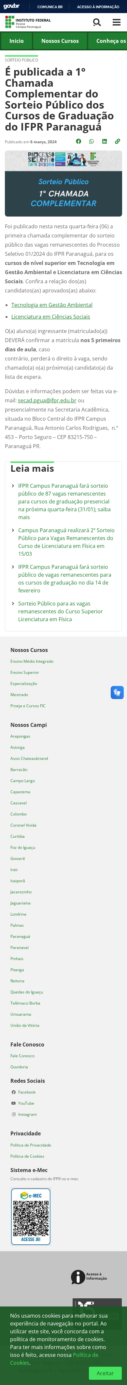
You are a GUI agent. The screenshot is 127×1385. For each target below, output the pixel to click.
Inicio (16, 40)
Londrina (18, 914)
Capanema (20, 792)
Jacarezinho (21, 892)
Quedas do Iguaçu (26, 992)
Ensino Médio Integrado (31, 661)
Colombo (18, 814)
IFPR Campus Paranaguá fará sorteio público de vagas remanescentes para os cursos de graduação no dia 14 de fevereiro (64, 578)
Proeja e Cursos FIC (28, 706)
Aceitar (105, 1373)
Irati (14, 869)
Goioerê (17, 858)
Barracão (18, 769)
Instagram (27, 1114)
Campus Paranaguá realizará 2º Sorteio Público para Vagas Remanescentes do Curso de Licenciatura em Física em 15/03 (66, 542)
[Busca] (97, 22)
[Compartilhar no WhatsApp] (92, 141)
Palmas (17, 925)
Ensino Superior (24, 672)
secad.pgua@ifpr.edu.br (47, 400)
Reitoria (17, 981)
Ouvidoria (19, 1067)
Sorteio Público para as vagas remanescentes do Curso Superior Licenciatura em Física (60, 611)
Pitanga (17, 970)
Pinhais (16, 958)
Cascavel (18, 803)
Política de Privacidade (30, 1145)
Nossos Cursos (60, 40)
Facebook (26, 1092)
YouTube (26, 1103)
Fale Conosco (22, 1056)
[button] (118, 141)
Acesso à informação (98, 7)
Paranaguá (20, 936)
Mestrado (19, 694)
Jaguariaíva (20, 903)
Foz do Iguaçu (22, 847)
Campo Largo (22, 780)
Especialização (23, 683)
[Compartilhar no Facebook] (79, 141)
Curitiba (17, 836)
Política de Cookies (27, 1156)
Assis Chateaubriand (29, 758)
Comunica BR (50, 7)
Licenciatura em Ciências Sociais (50, 316)
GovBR (11, 6)
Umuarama (20, 1014)
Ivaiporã (17, 881)
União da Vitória (24, 1025)
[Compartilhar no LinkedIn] (105, 141)
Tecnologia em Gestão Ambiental (51, 304)
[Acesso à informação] (90, 1278)
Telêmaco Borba (25, 1003)
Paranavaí (19, 947)
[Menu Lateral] (116, 22)
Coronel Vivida (23, 825)
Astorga (17, 747)
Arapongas (20, 736)
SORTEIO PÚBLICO (21, 60)
